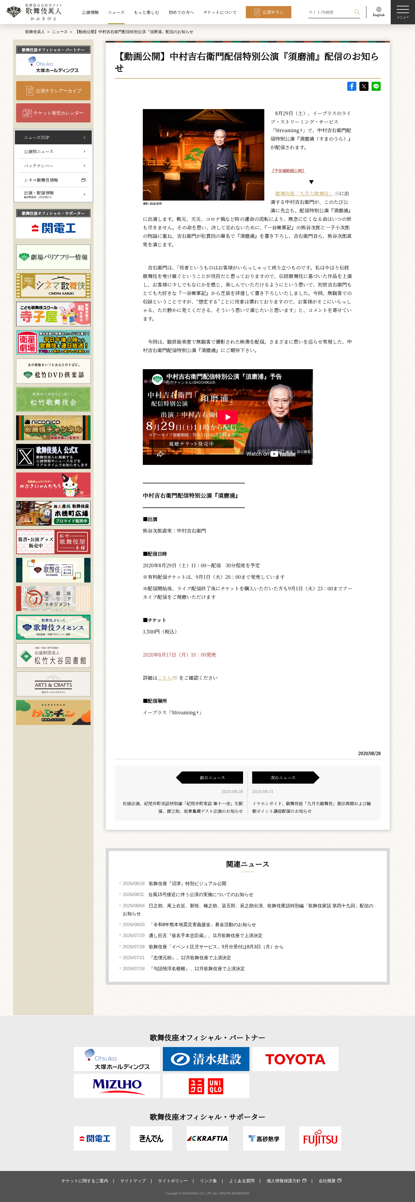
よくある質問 (242, 1180)
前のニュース (212, 777)
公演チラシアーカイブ (58, 90)
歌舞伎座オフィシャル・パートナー (53, 50)
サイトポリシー (173, 1180)
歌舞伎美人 (35, 31)
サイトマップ (133, 1180)
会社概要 (327, 1180)
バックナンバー (38, 166)
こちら (164, 677)
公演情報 (90, 12)
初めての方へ (181, 12)
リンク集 (208, 1180)
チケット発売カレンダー (58, 112)
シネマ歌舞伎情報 (41, 180)
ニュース (116, 12)
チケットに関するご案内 (84, 1180)
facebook (351, 86)
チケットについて (220, 12)
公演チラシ (273, 12)
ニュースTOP (37, 137)
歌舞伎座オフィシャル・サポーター (53, 213)
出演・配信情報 (39, 194)
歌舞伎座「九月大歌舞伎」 (304, 193)
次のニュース (283, 777)
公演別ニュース (38, 151)
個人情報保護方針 (284, 1180)
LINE (376, 86)
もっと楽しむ (146, 12)
